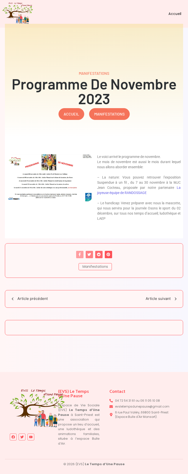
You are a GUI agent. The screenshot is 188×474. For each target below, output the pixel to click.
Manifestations (95, 266)
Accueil (174, 13)
